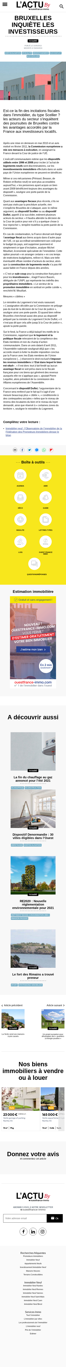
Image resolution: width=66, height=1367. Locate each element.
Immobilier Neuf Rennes (33, 1289)
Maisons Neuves (33, 1271)
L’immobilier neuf (33, 1326)
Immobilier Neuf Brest (33, 1304)
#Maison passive (19, 918)
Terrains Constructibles (33, 1275)
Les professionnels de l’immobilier (33, 1323)
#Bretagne (16, 845)
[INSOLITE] (20, 519)
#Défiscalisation (13, 53)
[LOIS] (20, 542)
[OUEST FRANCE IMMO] (45, 542)
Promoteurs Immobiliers (33, 1256)
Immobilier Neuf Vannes (33, 1293)
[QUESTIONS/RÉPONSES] (34, 564)
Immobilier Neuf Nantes (33, 1286)
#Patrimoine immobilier (30, 985)
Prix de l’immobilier (33, 1330)
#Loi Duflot (55, 53)
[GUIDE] (45, 497)
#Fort (14, 985)
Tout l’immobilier (33, 1315)
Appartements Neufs (33, 1264)
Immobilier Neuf (33, 1260)
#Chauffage (17, 788)
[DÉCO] (20, 497)
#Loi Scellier (33, 56)
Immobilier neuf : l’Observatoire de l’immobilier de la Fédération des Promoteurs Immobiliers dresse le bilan (34, 432)
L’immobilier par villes (33, 1319)
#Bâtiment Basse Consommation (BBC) (30, 915)
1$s (23, 1231)
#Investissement (41, 53)
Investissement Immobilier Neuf (33, 1267)
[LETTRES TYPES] (45, 519)
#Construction (33, 788)
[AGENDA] (20, 475)
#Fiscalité (27, 53)
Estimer (33, 1334)
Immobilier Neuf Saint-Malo (33, 1297)
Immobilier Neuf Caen (33, 1300)
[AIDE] (45, 475)
